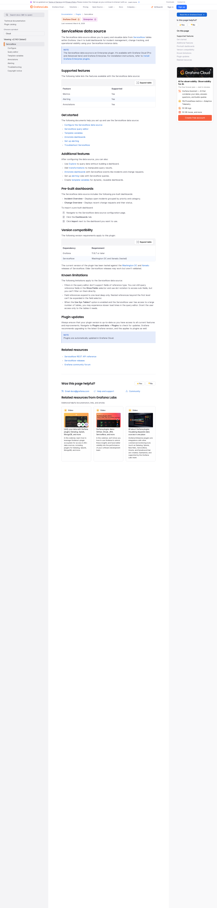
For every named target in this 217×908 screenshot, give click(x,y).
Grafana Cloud (58, 7)
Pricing (85, 7)
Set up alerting (71, 141)
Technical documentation (14, 21)
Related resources (184, 60)
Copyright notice (15, 71)
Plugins (78, 14)
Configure (12, 48)
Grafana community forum (77, 364)
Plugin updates (183, 56)
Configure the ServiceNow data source (83, 125)
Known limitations (184, 53)
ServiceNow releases (74, 360)
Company (130, 7)
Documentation (67, 14)
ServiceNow (139, 37)
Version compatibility (185, 50)
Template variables (73, 133)
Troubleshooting (14, 67)
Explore (72, 164)
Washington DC (129, 265)
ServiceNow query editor (76, 129)
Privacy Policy (71, 2)
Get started (181, 39)
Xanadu (145, 265)
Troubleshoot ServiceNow (77, 145)
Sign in (171, 7)
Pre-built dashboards (185, 46)
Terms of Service (55, 2)
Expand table (146, 83)
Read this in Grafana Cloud (191, 15)
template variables (80, 180)
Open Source (97, 7)
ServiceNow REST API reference (80, 356)
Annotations (13, 59)
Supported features (185, 36)
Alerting (11, 63)
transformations (77, 168)
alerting (75, 176)
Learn (111, 7)
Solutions (73, 7)
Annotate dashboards (74, 137)
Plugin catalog (10, 24)
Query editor (13, 52)
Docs (121, 7)
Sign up (181, 7)
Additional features (185, 43)
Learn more (132, 2)
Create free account (195, 117)
